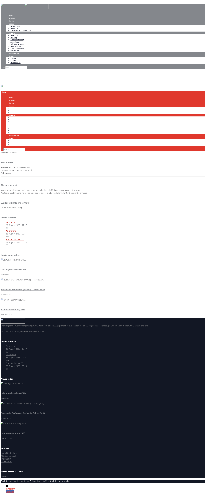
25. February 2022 (7, 152)
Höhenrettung (16, 46)
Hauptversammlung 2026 (13, 309)
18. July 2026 (5, 275)
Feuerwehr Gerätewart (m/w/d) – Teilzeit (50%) (23, 289)
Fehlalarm (10, 222)
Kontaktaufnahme (9, 453)
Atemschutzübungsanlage (20, 30)
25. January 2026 (6, 314)
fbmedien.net (38, 481)
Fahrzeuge (14, 28)
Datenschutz (15, 63)
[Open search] (4, 67)
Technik (11, 24)
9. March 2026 (5, 294)
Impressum (15, 60)
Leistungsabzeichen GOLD (13, 269)
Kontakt (11, 56)
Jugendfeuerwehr (17, 48)
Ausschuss (14, 42)
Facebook (10, 491)
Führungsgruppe (17, 44)
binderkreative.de (21, 481)
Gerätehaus (15, 26)
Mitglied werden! (8, 456)
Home (3, 83)
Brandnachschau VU (15, 239)
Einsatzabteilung (17, 40)
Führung (13, 37)
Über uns (12, 33)
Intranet (4, 476)
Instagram (10, 488)
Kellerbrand (11, 231)
